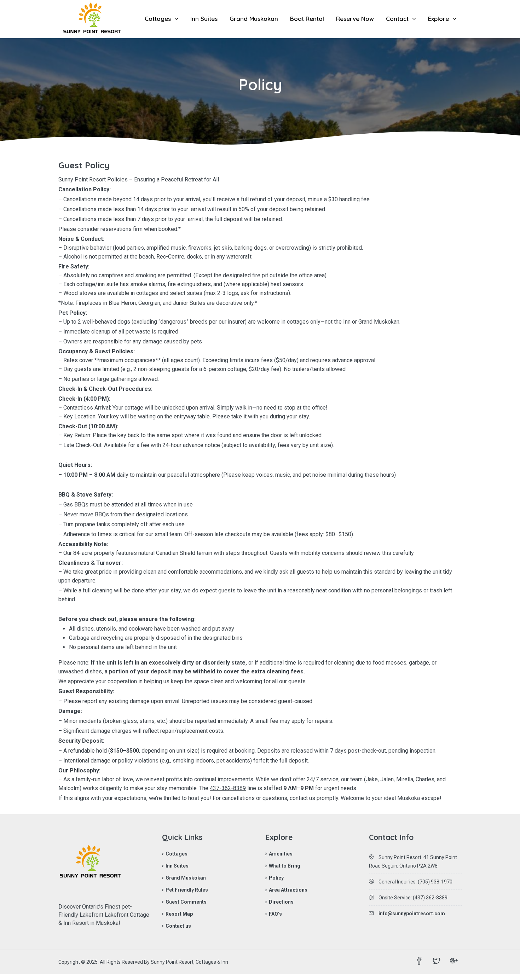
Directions (281, 902)
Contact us (178, 926)
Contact (397, 18)
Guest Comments (186, 902)
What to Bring (284, 866)
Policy (276, 878)
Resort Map (179, 914)
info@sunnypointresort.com (412, 913)
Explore (438, 18)
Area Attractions (288, 890)
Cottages (158, 18)
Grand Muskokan (254, 18)
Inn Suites (204, 18)
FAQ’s (275, 914)
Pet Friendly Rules (187, 890)
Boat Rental (307, 18)
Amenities (281, 854)
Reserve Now (355, 18)
